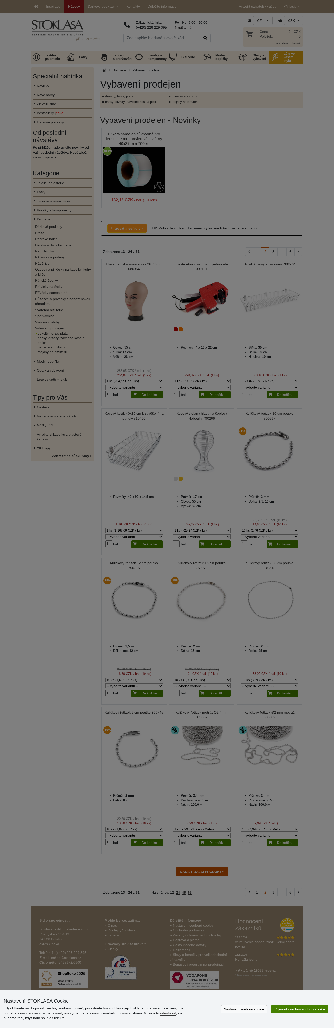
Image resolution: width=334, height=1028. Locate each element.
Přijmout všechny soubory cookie (299, 1009)
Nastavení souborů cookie (244, 1009)
